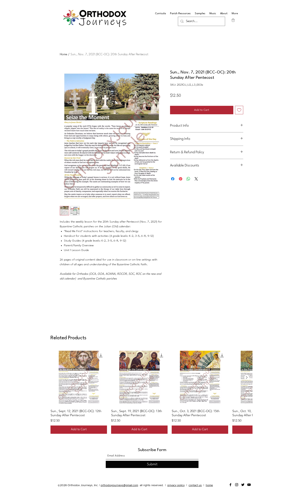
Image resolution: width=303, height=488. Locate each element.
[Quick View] (78, 377)
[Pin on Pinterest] (180, 178)
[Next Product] (246, 377)
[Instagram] (237, 485)
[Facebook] (230, 485)
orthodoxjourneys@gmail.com (119, 485)
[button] (233, 20)
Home (63, 54)
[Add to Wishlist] (239, 110)
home (209, 485)
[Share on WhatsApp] (188, 178)
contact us (195, 485)
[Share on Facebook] (172, 178)
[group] (151, 391)
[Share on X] (196, 178)
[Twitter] (243, 485)
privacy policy (176, 485)
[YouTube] (249, 485)
